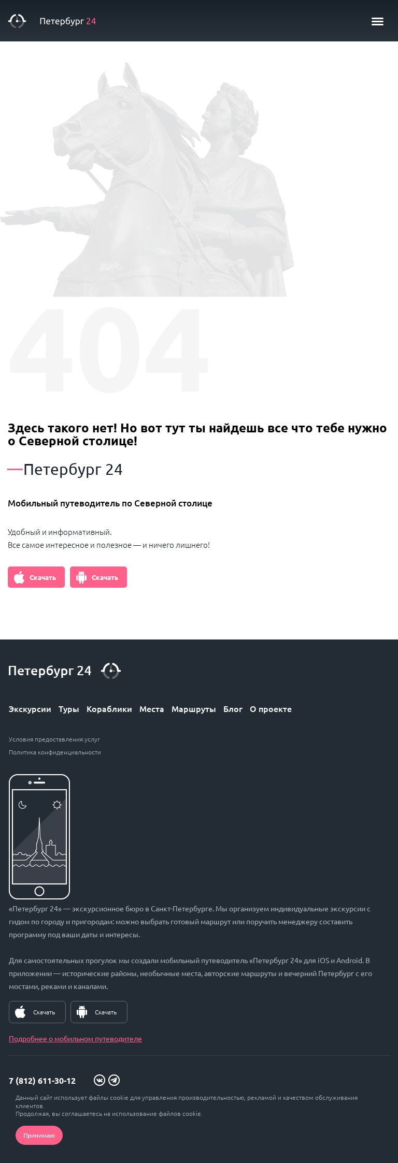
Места (151, 708)
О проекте (271, 708)
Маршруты (194, 708)
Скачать (43, 577)
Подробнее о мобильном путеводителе (75, 1038)
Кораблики (109, 708)
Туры (69, 708)
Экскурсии (30, 708)
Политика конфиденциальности (55, 752)
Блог (233, 708)
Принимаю (39, 1135)
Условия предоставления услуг (54, 739)
